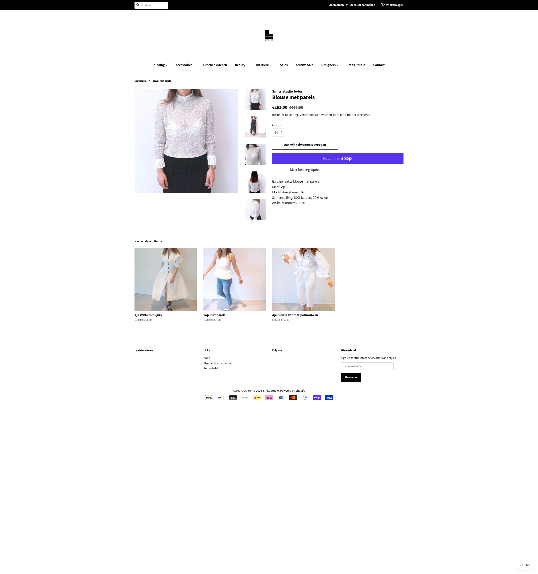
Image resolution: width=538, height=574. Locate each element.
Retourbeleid (211, 368)
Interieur (263, 65)
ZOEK (206, 358)
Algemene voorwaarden (218, 363)
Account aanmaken (362, 5)
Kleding (159, 65)
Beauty (240, 65)
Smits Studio (356, 65)
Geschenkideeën (215, 65)
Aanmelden (336, 5)
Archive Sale (304, 65)
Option (277, 125)
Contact (379, 65)
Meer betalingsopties (305, 169)
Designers (328, 65)
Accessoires (184, 65)
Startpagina (140, 81)
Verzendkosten (310, 115)
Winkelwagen (395, 5)
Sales (284, 65)
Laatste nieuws (143, 350)
